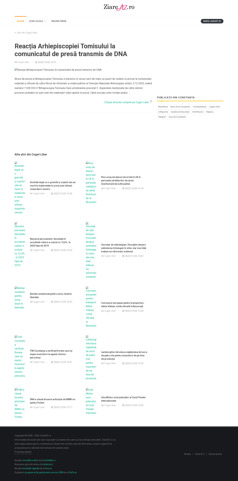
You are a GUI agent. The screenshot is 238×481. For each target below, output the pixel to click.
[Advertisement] (83, 136)
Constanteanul (199, 106)
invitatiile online (30, 460)
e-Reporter (163, 112)
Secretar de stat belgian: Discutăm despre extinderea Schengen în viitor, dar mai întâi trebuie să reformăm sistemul (123, 248)
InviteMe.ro (49, 460)
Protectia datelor (23, 452)
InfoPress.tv (197, 112)
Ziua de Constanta (177, 117)
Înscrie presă (215, 454)
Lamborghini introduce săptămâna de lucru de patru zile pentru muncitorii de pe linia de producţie (124, 355)
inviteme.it (47, 464)
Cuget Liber (23, 62)
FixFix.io (73, 472)
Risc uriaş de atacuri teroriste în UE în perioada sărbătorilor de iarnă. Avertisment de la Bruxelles (121, 180)
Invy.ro (48, 468)
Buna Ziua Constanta (180, 106)
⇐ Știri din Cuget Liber (26, 32)
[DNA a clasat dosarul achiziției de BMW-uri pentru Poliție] (20, 403)
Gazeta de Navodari (180, 112)
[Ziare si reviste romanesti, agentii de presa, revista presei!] (119, 8)
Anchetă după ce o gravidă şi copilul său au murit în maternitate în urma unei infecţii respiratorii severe (53, 185)
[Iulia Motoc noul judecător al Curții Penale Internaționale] (91, 401)
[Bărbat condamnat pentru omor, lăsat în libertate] (20, 298)
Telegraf (162, 117)
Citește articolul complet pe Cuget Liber (127, 102)
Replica (209, 112)
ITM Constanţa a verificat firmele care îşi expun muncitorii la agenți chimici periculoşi (51, 354)
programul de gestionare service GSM (44, 472)
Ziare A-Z (200, 454)
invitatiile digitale (31, 468)
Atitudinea (163, 106)
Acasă (187, 454)
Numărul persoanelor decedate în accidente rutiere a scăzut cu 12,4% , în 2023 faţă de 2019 (50, 242)
